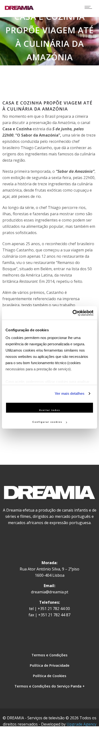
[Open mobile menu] (89, 7)
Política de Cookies (49, 675)
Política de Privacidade (49, 665)
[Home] (19, 8)
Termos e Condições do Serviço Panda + (49, 686)
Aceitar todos (49, 410)
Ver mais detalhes (69, 393)
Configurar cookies (47, 422)
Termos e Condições (49, 654)
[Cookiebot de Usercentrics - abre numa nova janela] (72, 313)
